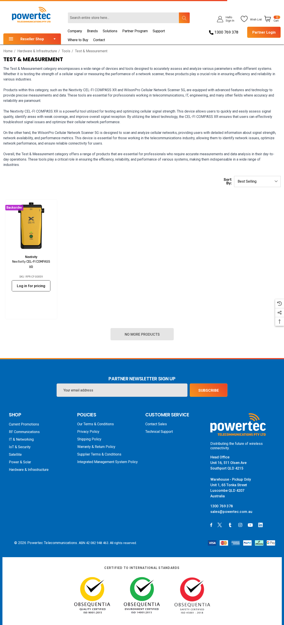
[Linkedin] (261, 525)
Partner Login (264, 32)
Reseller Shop (32, 39)
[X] (220, 525)
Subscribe (208, 390)
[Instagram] (241, 525)
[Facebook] (211, 525)
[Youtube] (251, 525)
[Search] (184, 17)
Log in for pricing (31, 286)
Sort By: (228, 181)
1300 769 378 (225, 32)
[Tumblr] (231, 525)
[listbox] (257, 181)
